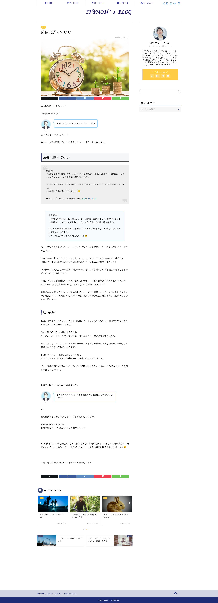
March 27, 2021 (89, 198)
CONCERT (98, 3)
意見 (43, 27)
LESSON (123, 3)
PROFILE (74, 3)
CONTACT (148, 3)
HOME (50, 3)
